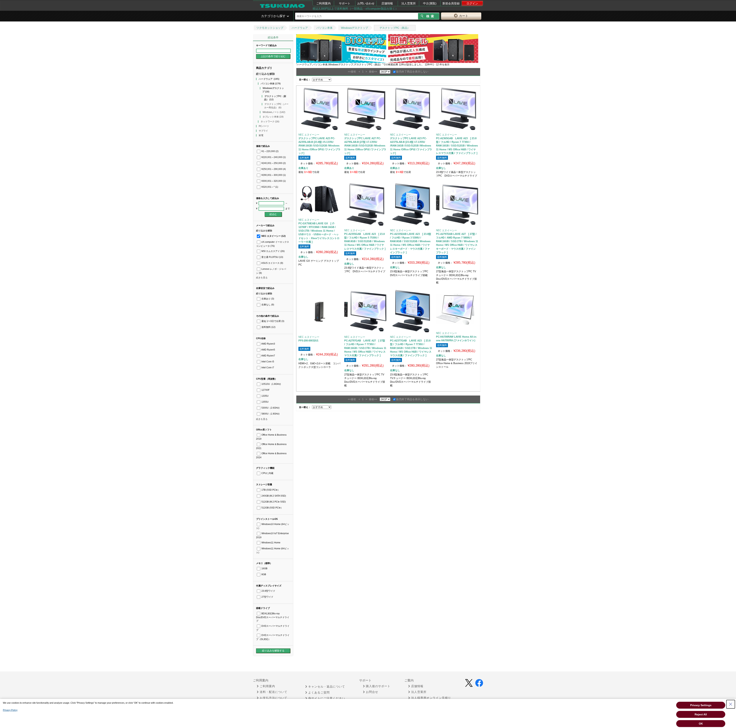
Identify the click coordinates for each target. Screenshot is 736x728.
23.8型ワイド (268, 591)
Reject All (701, 714)
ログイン (472, 3)
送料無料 (268, 327)
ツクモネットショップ (269, 27)
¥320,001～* (269, 187)
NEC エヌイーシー (273, 236)
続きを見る (262, 277)
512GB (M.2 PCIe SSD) (273, 502)
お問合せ (372, 691)
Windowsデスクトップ (354, 27)
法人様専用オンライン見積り (431, 697)
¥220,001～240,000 (273, 157)
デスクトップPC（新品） (395, 27)
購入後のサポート (378, 686)
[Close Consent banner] (730, 704)
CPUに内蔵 (267, 473)
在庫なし (267, 305)
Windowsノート (274, 112)
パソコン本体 (324, 27)
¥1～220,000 (269, 151)
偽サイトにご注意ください (326, 698)
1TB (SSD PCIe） (270, 490)
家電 (261, 135)
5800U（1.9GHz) (270, 414)
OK (701, 723)
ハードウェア (300, 27)
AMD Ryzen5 (268, 350)
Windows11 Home (270, 542)
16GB (264, 568)
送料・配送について (273, 691)
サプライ (263, 131)
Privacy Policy (10, 710)
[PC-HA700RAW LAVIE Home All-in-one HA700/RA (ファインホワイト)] (457, 309)
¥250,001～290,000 (273, 169)
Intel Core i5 (267, 361)
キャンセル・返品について (326, 686)
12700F (265, 390)
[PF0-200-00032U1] (319, 311)
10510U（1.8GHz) (271, 384)
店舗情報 (387, 3)
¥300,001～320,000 (273, 181)
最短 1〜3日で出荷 (272, 321)
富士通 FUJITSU (272, 257)
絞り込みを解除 (265, 73)
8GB (263, 574)
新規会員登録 (451, 3)
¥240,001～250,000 (273, 163)
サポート (344, 3)
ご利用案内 (323, 3)
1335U (265, 396)
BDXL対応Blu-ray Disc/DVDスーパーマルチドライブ (272, 617)
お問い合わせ (366, 3)
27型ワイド (267, 597)
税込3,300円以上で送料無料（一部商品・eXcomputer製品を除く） (355, 8)
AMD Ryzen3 (268, 344)
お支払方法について (273, 697)
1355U (265, 402)
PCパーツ (264, 126)
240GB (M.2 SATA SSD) (273, 496)
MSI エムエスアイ (273, 251)
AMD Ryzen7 (268, 356)
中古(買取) (429, 3)
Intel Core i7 (267, 367)
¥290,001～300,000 (273, 175)
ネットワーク (270, 121)
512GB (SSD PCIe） (272, 508)
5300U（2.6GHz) (270, 408)
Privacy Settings (700, 705)
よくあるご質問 (319, 692)
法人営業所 (408, 3)
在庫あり (267, 299)
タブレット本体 (273, 117)
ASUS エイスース (272, 263)
